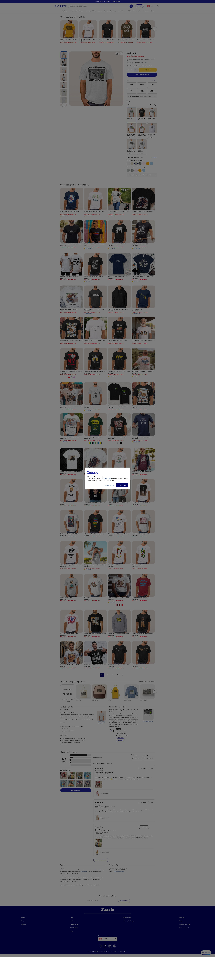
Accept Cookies (122, 485)
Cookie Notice (107, 478)
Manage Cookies (109, 485)
